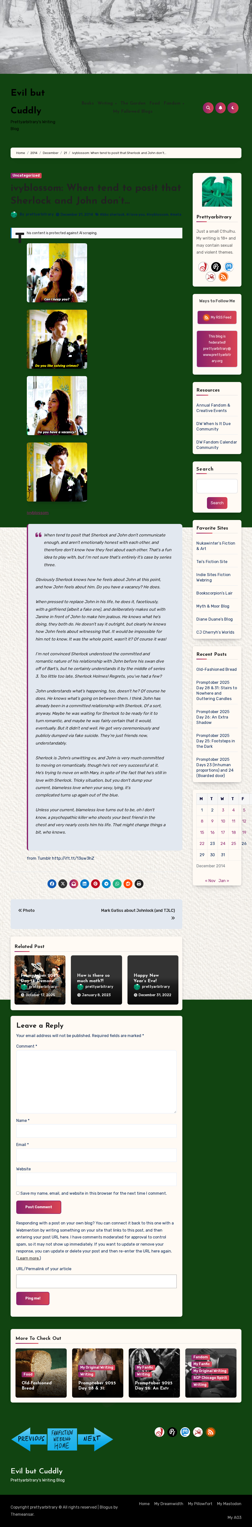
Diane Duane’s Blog (214, 619)
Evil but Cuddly (37, 1471)
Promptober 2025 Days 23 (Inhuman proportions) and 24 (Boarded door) (215, 767)
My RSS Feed (220, 317)
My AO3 (234, 1517)
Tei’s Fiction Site (211, 561)
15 (202, 832)
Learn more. (29, 1258)
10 (223, 821)
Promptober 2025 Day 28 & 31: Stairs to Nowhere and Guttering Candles (216, 690)
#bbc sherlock (112, 215)
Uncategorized (26, 175)
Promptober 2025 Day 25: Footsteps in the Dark (215, 741)
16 (212, 832)
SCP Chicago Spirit (210, 1378)
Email (22, 1144)
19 (244, 832)
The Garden (133, 103)
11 (233, 821)
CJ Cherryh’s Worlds (215, 632)
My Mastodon (229, 1503)
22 (202, 843)
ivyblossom (38, 512)
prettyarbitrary (40, 214)
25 (233, 843)
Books (87, 103)
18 (234, 832)
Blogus (106, 1507)
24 (222, 843)
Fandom (173, 103)
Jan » (224, 880)
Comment (26, 1046)
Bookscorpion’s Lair (214, 593)
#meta (175, 215)
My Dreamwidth (168, 1503)
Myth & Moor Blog (212, 606)
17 (223, 832)
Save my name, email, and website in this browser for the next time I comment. (93, 1193)
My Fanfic (145, 1367)
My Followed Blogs (133, 111)
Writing (105, 103)
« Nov (210, 880)
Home (144, 1503)
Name (23, 1120)
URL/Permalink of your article (43, 1269)
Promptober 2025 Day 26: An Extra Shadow (212, 717)
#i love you (135, 215)
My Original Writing (96, 1367)
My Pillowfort (200, 1503)
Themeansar (22, 1514)
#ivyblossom (157, 215)
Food (154, 103)
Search (205, 469)
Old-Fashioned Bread (216, 669)
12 (244, 821)
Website (23, 1169)
